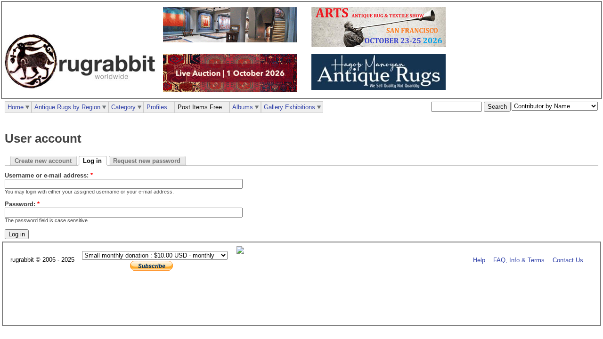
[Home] (82, 93)
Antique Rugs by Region (67, 107)
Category (123, 107)
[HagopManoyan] (380, 87)
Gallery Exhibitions (289, 107)
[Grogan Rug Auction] (232, 89)
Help (479, 260)
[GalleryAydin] (232, 40)
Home (16, 107)
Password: (22, 204)
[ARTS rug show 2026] (380, 44)
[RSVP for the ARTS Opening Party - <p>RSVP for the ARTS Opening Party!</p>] (242, 251)
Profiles (157, 107)
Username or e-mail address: (49, 175)
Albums (242, 107)
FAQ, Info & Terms (519, 260)
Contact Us (568, 260)
